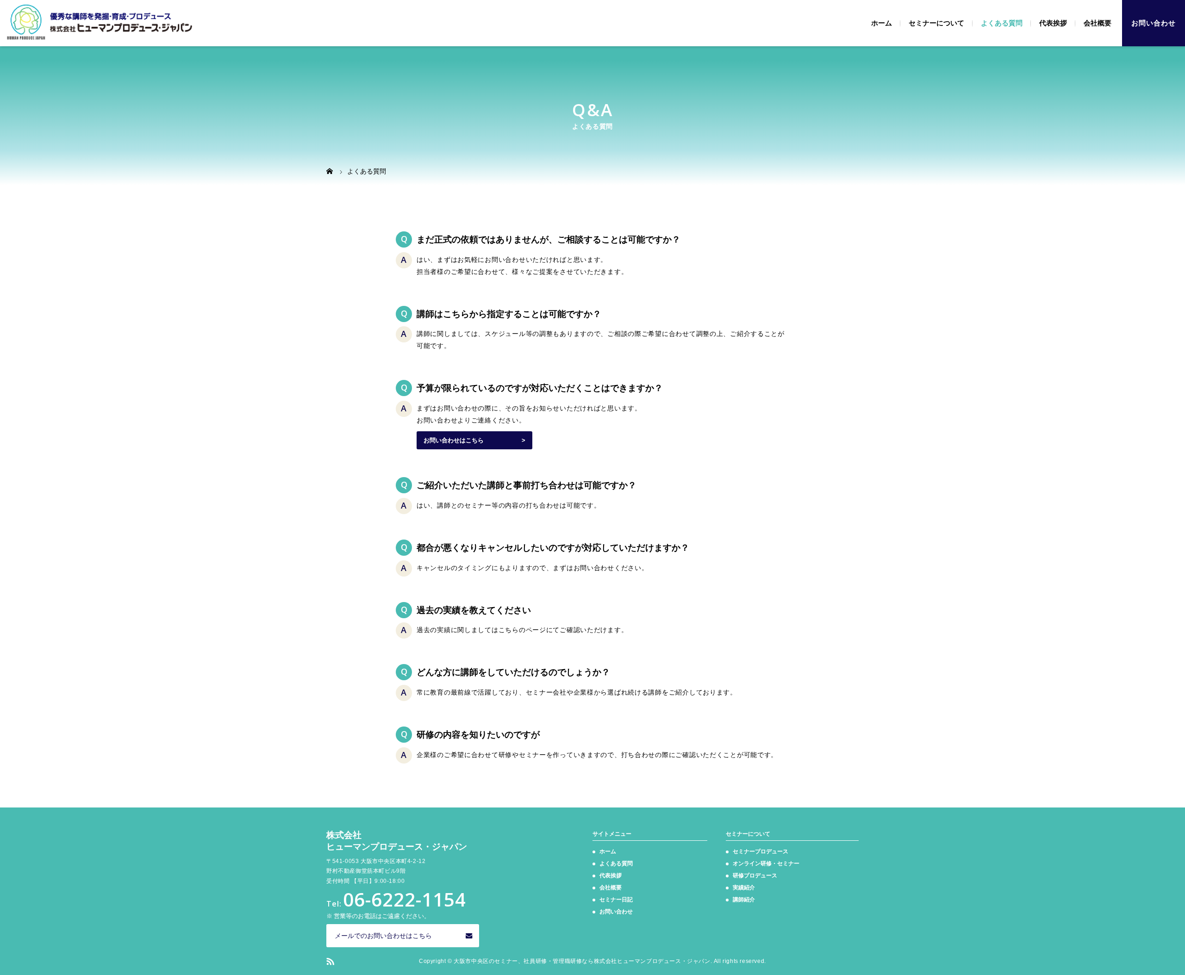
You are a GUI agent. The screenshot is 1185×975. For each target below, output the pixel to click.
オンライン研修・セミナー (766, 863)
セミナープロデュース (760, 851)
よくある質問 (1002, 23)
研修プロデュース (755, 875)
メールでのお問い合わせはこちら (383, 935)
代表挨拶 (1053, 23)
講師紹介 (744, 899)
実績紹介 (744, 887)
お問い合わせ (1153, 23)
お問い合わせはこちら (454, 440)
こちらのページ (522, 629)
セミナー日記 (616, 899)
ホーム (881, 23)
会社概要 (1097, 23)
